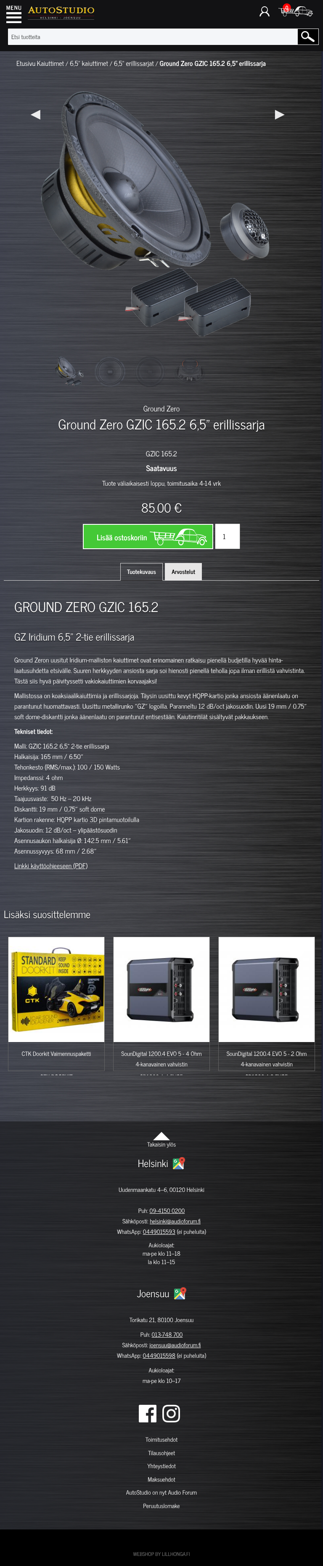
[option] (70, 372)
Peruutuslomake (161, 1506)
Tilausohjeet (161, 1453)
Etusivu (25, 63)
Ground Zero (161, 408)
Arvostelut (183, 571)
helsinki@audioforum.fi (175, 1221)
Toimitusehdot (161, 1439)
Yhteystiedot (161, 1466)
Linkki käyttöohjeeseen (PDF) (50, 865)
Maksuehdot (161, 1479)
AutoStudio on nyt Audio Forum (161, 1492)
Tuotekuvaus (141, 571)
